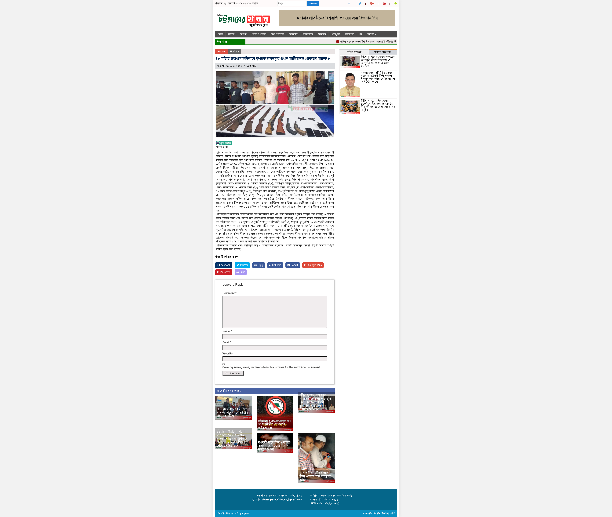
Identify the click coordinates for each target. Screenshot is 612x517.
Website (227, 353)
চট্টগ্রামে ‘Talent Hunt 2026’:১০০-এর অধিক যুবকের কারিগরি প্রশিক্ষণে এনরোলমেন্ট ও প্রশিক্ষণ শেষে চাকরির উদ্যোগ (232, 439)
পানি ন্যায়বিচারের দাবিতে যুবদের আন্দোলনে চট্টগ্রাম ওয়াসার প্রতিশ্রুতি (232, 412)
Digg (260, 265)
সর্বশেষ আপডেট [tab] (354, 52)
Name (227, 331)
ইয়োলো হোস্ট (388, 513)
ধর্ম (360, 34)
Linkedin (276, 265)
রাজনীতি (293, 34)
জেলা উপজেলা (259, 34)
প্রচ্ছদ (220, 34)
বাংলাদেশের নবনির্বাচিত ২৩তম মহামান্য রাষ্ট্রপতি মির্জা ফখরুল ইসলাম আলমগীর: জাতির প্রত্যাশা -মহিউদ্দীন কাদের (378, 77)
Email (226, 342)
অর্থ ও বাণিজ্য (277, 34)
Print (242, 272)
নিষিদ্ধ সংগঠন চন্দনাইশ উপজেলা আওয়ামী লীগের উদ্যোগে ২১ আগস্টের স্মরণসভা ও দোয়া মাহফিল (379, 41)
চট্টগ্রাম (243, 34)
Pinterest (224, 272)
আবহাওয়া (349, 34)
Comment (229, 293)
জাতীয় (231, 34)
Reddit (294, 265)
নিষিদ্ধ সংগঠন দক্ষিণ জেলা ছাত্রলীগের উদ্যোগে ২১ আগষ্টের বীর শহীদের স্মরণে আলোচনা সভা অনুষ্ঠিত (378, 105)
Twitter (243, 265)
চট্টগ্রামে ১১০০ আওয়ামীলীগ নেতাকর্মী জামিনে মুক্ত (271, 424)
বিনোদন (322, 34)
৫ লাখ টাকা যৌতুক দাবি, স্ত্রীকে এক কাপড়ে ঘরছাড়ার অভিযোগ (316, 476)
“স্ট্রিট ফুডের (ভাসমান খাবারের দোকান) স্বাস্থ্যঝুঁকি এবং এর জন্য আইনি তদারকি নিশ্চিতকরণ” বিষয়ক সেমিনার (315, 402)
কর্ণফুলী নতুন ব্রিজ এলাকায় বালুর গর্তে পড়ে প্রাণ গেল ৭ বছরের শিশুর (274, 445)
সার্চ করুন (313, 3)
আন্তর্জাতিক (308, 34)
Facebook (224, 265)
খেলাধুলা (335, 34)
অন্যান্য (371, 34)
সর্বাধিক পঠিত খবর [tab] (382, 52)
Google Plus (315, 265)
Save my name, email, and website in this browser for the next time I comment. (271, 367)
